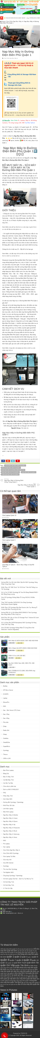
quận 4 (30, 957)
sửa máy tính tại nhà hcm (14, 158)
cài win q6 (20, 951)
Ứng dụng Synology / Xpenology (12, 875)
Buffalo (5, 686)
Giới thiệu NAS (7, 799)
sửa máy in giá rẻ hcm (29, 227)
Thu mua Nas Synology (10, 869)
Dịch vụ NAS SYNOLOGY (11, 789)
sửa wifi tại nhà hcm (15, 227)
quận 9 (27, 959)
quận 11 (4, 963)
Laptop (5, 698)
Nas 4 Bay (6, 718)
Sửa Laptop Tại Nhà (9, 856)
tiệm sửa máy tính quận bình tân (19, 977)
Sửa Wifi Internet (8, 863)
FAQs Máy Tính (8, 796)
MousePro (6, 702)
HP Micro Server (8, 690)
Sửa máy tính (7, 859)
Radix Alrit (6, 730)
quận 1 (10, 956)
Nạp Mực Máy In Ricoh (10, 831)
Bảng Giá (6, 773)
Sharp (5, 734)
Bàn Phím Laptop (8, 770)
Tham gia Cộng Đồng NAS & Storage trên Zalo (19, 84)
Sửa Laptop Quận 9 (8, 540)
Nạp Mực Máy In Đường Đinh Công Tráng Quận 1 (13, 480)
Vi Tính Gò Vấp (7, 888)
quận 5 (35, 957)
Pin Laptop (6, 843)
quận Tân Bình (22, 965)
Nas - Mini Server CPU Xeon (11, 710)
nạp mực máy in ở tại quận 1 (10, 472)
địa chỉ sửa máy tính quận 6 (30, 982)
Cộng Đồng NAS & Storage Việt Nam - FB (21, 76)
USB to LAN (6, 758)
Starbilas (5, 738)
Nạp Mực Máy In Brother (10, 815)
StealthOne (6, 742)
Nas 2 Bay (6, 714)
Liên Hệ (29, 426)
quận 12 (10, 963)
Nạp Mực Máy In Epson (10, 821)
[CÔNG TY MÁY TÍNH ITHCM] (20, 7)
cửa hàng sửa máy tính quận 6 (25, 952)
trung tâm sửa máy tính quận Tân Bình (18, 981)
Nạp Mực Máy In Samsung (11, 834)
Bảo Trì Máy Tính (8, 776)
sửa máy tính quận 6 (13, 969)
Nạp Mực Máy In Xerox (10, 837)
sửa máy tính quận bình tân (27, 969)
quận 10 (35, 960)
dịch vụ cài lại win (12, 256)
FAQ (4, 792)
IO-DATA (5, 694)
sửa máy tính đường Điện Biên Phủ (20, 213)
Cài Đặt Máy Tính (8, 780)
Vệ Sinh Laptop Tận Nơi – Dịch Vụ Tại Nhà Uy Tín (18, 879)
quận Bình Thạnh (20, 963)
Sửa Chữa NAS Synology (11, 853)
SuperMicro (6, 746)
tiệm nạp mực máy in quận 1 (10, 474)
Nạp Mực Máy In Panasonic (11, 828)
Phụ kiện (5, 722)
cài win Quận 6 (29, 951)
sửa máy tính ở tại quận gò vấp (11, 975)
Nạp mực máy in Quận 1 (22, 262)
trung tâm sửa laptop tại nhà (17, 348)
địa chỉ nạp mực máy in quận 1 (11, 467)
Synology (6, 750)
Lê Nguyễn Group (27, 423)
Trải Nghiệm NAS (8, 872)
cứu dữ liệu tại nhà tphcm (11, 229)
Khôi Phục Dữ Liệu (8, 805)
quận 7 (13, 960)
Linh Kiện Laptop (8, 808)
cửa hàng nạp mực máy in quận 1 (15, 465)
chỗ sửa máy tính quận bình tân (25, 949)
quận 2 (17, 956)
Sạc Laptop (6, 847)
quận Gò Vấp (7, 965)
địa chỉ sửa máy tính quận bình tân (9, 984)
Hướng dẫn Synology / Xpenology (13, 802)
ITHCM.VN (24, 1033)
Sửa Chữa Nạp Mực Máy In (14, 21)
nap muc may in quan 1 (29, 472)
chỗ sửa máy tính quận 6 (8, 949)
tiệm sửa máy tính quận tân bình (24, 979)
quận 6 (4, 959)
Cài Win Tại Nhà (8, 783)
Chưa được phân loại (9, 786)
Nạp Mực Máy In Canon (10, 818)
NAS (4, 706)
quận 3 (24, 957)
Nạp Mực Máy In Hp (9, 824)
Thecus (5, 754)
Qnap (4, 726)
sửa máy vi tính (27, 975)
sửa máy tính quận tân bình (26, 971)
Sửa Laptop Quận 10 (9, 515)
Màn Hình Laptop (8, 812)
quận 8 (19, 960)
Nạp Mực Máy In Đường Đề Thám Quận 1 (27, 485)
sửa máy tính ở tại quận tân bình (26, 973)
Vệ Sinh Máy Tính (8, 882)
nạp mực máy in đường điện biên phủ (13, 470)
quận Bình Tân (33, 963)
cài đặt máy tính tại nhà (16, 253)
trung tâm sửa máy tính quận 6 (20, 980)
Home (3, 21)
